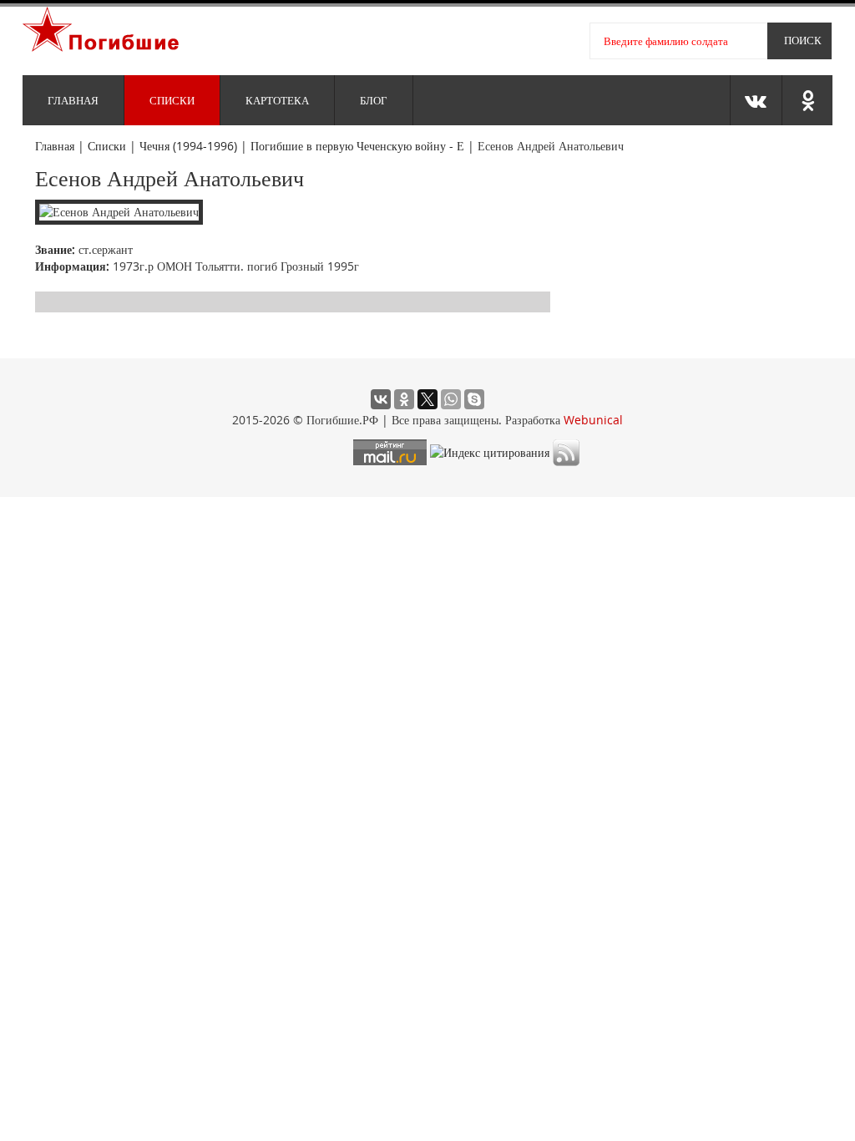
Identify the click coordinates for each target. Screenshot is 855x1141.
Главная (73, 100)
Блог (373, 100)
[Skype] (474, 399)
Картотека (277, 100)
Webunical (593, 420)
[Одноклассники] (404, 399)
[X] (427, 399)
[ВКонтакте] (381, 399)
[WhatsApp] (451, 399)
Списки (172, 100)
